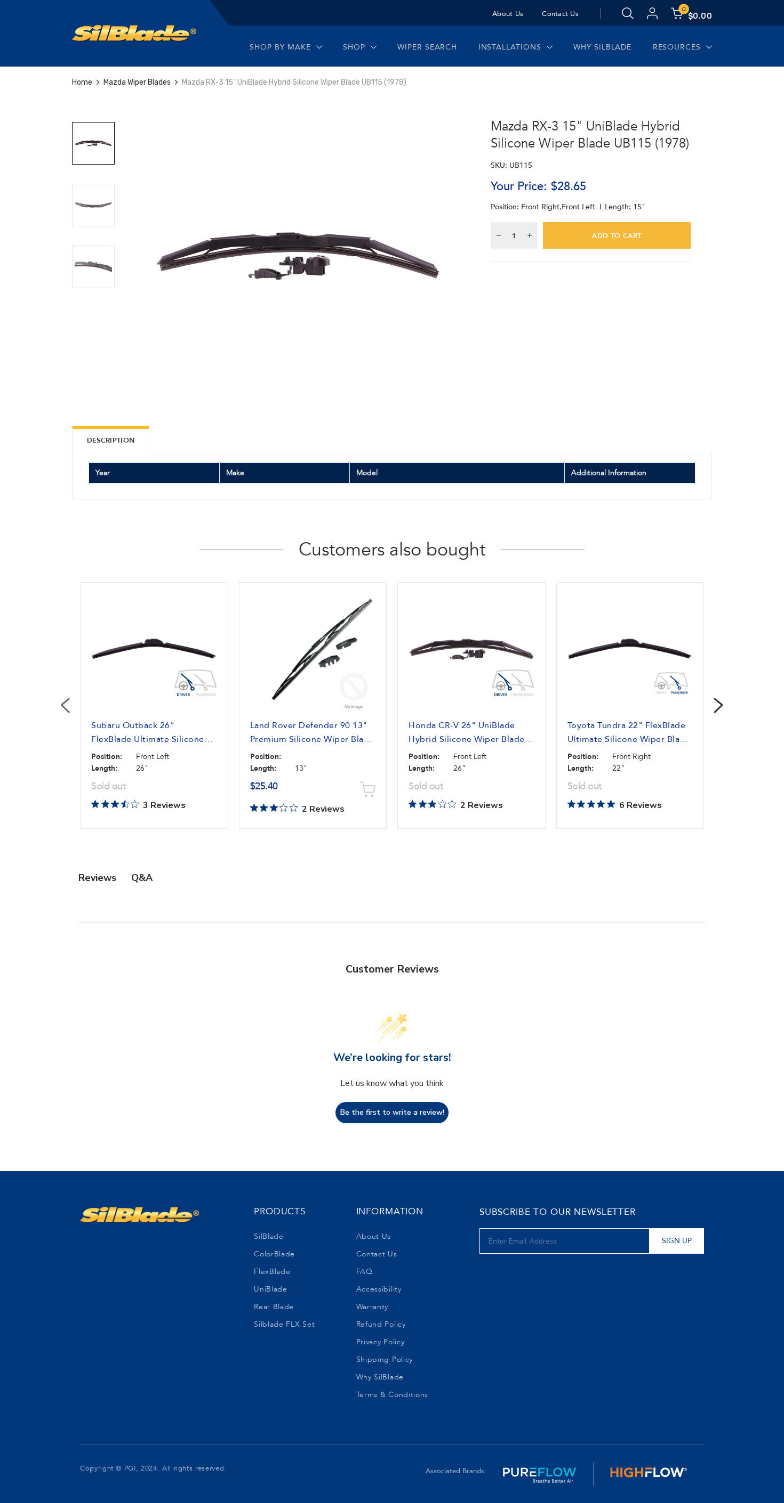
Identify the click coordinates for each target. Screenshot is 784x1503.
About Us (507, 14)
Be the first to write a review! (392, 1112)
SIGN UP (677, 1241)
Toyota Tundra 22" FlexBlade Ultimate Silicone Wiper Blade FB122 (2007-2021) (629, 739)
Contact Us (560, 14)
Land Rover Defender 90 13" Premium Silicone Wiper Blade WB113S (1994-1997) (312, 739)
